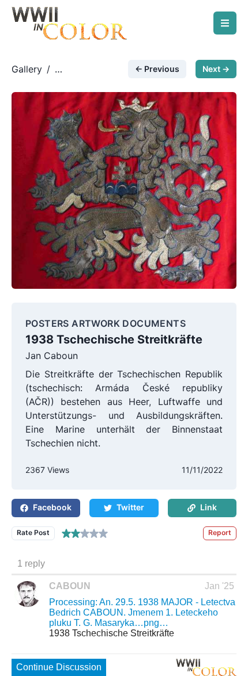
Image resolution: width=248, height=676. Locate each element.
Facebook (52, 507)
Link (208, 507)
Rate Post (33, 532)
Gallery (27, 69)
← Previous (157, 69)
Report (219, 532)
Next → (216, 69)
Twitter (130, 507)
